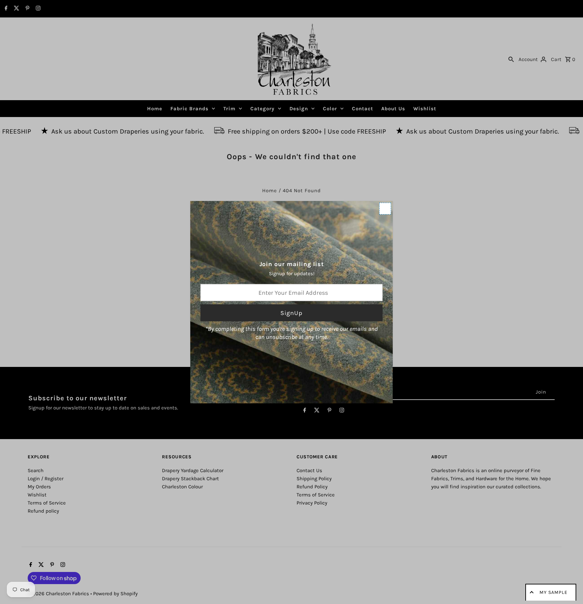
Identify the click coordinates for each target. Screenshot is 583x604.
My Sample (553, 592)
